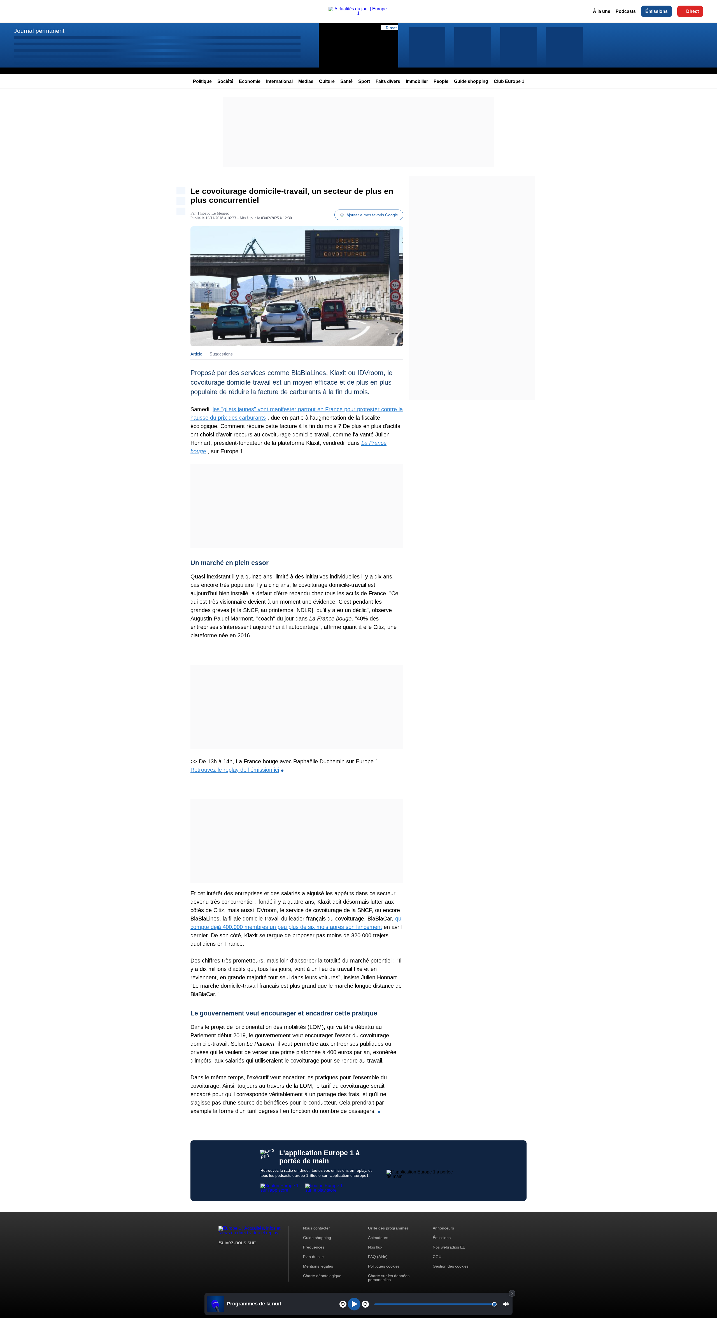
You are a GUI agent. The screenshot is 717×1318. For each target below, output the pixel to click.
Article (196, 354)
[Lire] (354, 1304)
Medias (305, 81)
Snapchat (260, 1253)
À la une (601, 11)
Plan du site (313, 1256)
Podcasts (626, 11)
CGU (437, 1256)
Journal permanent (39, 30)
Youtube (250, 1253)
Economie (249, 81)
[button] (506, 1304)
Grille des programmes (388, 1228)
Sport (364, 81)
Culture (327, 81)
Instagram (231, 1253)
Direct (692, 11)
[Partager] (180, 190)
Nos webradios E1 (449, 1247)
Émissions (656, 11)
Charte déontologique (322, 1275)
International (279, 81)
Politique (202, 81)
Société (225, 81)
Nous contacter (316, 1228)
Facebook (241, 1253)
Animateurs (378, 1237)
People (441, 81)
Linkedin (269, 1253)
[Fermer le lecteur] (512, 1293)
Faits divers (388, 81)
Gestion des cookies (451, 1266)
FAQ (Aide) (378, 1256)
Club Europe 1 (509, 81)
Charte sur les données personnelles (388, 1277)
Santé (346, 81)
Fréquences (313, 1247)
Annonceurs (443, 1228)
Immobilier (417, 81)
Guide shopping (471, 81)
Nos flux (375, 1247)
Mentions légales (318, 1266)
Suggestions (221, 354)
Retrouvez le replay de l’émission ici (234, 770)
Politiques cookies (384, 1266)
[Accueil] (359, 13)
